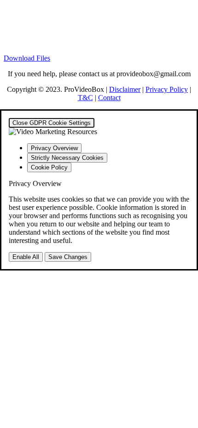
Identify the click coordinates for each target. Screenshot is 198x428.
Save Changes (67, 256)
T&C (85, 97)
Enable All (25, 256)
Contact (109, 97)
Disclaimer (124, 89)
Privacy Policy (167, 89)
